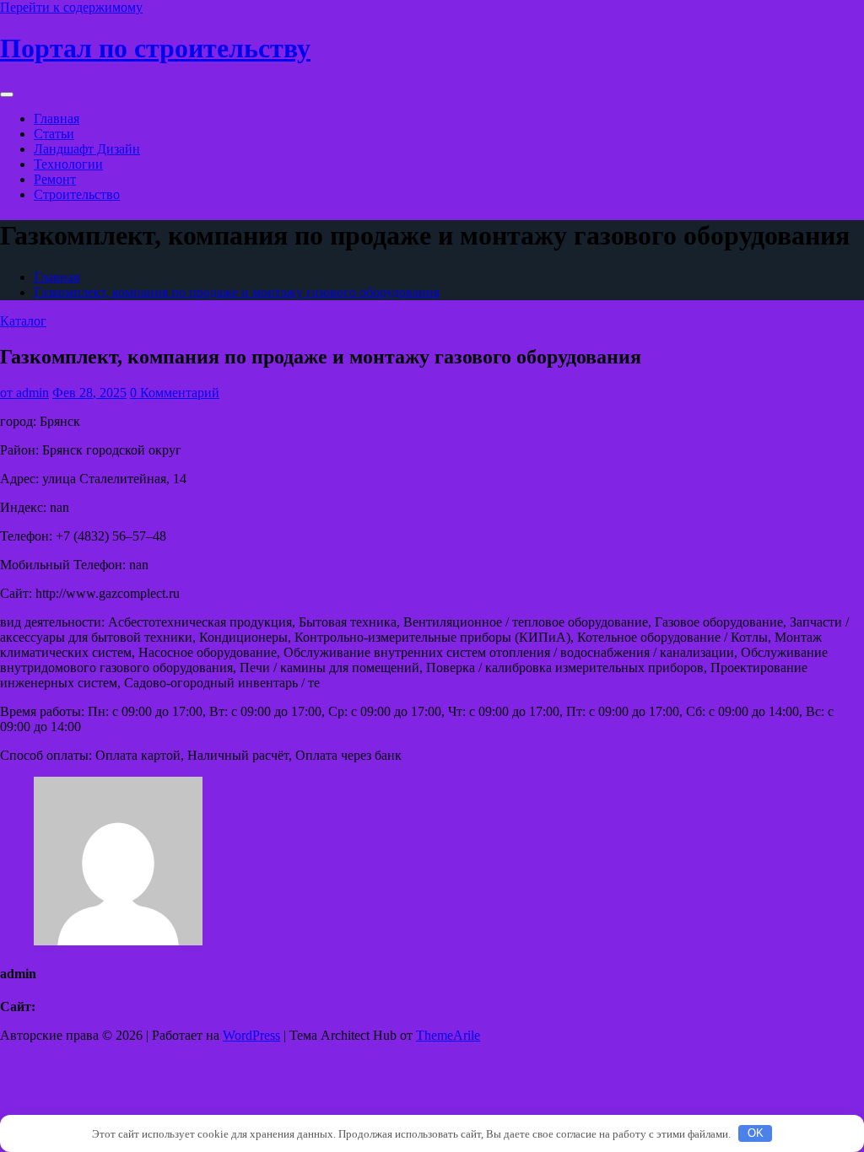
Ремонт (55, 179)
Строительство (77, 194)
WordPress (251, 1035)
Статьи (54, 134)
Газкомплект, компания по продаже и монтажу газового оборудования (237, 292)
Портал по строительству (155, 48)
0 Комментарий (174, 392)
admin (24, 392)
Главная (56, 118)
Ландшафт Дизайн (87, 149)
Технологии (68, 164)
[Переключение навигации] (7, 94)
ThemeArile (448, 1035)
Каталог (23, 321)
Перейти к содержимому (71, 7)
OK (756, 1133)
